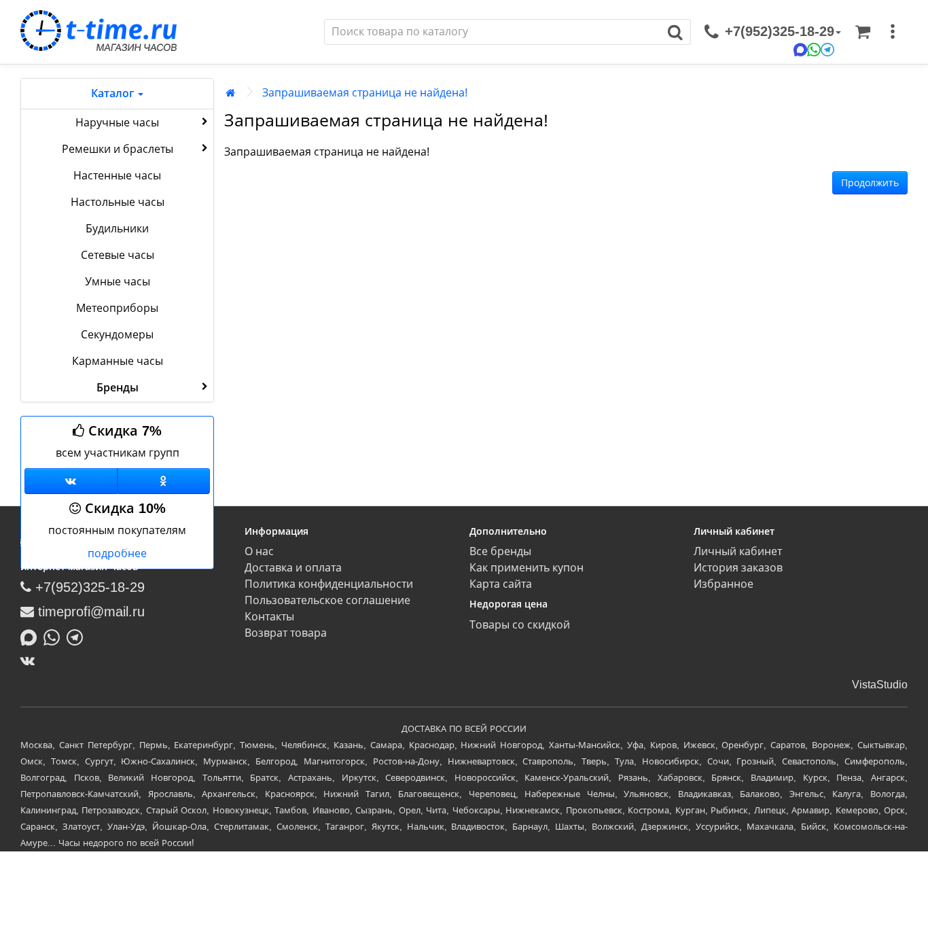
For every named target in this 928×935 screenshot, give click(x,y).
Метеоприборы (117, 308)
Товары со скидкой (519, 625)
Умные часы (117, 281)
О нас (259, 551)
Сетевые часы (117, 255)
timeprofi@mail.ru (89, 611)
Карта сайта (500, 584)
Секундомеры (117, 334)
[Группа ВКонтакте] (71, 481)
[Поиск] (675, 32)
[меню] (893, 32)
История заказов (738, 568)
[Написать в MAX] (31, 636)
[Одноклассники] (164, 481)
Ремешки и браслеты (117, 149)
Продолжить (870, 182)
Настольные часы (117, 202)
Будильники (117, 228)
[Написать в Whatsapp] (55, 636)
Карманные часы (117, 361)
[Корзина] (863, 32)
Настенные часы (117, 175)
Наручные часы (117, 122)
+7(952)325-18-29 (88, 587)
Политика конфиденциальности (329, 584)
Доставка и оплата (293, 568)
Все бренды (500, 551)
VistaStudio (880, 684)
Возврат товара (286, 633)
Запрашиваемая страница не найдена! (364, 93)
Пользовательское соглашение (327, 600)
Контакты (269, 616)
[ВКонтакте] (30, 660)
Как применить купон (526, 568)
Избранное (723, 584)
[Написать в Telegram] (78, 636)
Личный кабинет (738, 551)
